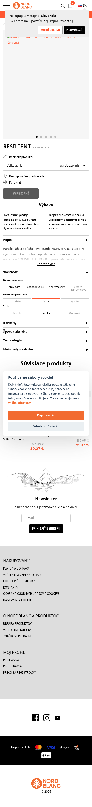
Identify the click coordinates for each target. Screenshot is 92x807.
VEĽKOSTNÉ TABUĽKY (17, 630)
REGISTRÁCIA (12, 666)
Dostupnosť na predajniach (26, 176)
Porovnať (15, 182)
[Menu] (6, 5)
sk (85, 5)
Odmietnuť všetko (46, 426)
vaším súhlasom (19, 403)
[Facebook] (35, 717)
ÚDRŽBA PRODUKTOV (17, 624)
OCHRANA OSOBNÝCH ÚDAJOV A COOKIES (31, 594)
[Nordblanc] (22, 5)
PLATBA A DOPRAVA (16, 568)
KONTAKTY (10, 587)
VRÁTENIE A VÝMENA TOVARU (22, 575)
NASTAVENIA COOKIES (18, 600)
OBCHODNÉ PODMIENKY (19, 581)
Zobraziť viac (46, 264)
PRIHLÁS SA (11, 660)
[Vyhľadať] (62, 6)
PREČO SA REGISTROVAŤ (19, 673)
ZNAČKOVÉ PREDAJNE (17, 636)
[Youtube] (57, 717)
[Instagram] (46, 717)
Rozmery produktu (21, 157)
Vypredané (21, 193)
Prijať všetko (46, 415)
